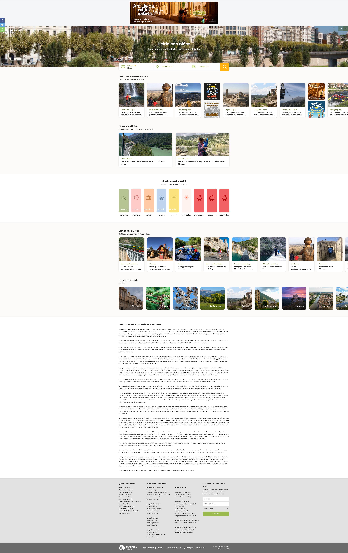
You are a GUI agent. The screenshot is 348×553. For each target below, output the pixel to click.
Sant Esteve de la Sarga (242, 264)
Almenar (152, 264)
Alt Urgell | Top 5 (336, 110)
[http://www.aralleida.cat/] (174, 13)
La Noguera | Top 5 (156, 110)
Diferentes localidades (129, 264)
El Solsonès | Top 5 (184, 110)
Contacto (160, 548)
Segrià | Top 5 (230, 110)
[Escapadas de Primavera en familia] (186, 200)
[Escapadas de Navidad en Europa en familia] (224, 200)
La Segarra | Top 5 (260, 110)
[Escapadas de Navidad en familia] (199, 200)
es (346, 28)
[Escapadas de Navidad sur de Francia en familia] (212, 200)
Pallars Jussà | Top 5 (289, 110)
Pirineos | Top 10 (184, 159)
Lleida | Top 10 (126, 159)
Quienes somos (148, 548)
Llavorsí (180, 264)
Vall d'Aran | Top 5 (128, 110)
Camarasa (323, 264)
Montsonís (295, 264)
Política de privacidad (173, 548)
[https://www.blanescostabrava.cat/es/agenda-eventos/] (212, 109)
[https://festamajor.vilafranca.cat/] (212, 91)
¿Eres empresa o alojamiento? (194, 548)
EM (228, 549)
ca (341, 28)
